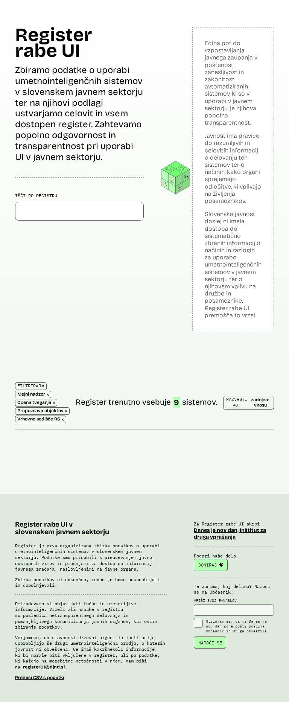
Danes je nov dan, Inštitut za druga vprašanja (230, 533)
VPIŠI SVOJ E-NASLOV (215, 600)
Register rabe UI (53, 43)
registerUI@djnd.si (44, 667)
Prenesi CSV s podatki (39, 677)
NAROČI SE (210, 643)
